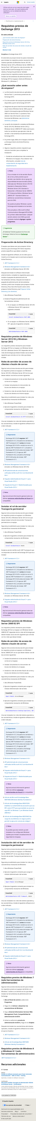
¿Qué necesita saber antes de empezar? (14, 37)
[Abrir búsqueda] (24, 2)
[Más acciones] (33, 21)
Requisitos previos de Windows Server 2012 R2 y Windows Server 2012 (16, 42)
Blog (16, 1111)
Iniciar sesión (31, 2)
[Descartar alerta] (34, 6)
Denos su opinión (11, 16)
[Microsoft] (18, 2)
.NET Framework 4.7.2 (11, 263)
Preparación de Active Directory (11, 40)
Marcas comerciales (18, 1116)
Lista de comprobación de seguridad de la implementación (17, 163)
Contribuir (23, 1111)
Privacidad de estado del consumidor (20, 1114)
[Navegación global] (1, 2)
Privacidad (4, 1114)
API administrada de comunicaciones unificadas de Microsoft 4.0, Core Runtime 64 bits (19, 473)
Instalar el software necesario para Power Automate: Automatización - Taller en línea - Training (16, 1074)
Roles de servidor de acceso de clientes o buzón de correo (17, 46)
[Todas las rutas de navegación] (2, 21)
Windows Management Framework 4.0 (17, 267)
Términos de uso (6, 1116)
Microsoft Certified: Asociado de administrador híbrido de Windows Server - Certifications (17, 1083)
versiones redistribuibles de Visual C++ (20, 498)
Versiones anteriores (7, 1111)
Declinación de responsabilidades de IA (12, 1109)
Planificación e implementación (14, 21)
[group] (20, 417)
